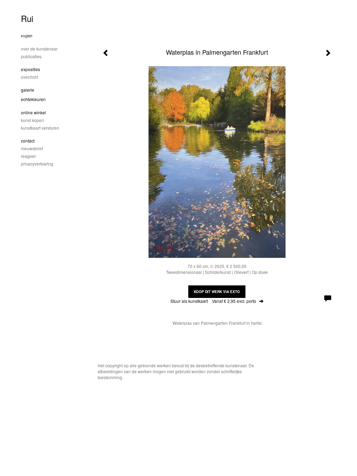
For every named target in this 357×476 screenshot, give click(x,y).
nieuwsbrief (32, 148)
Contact (28, 141)
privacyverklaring (37, 164)
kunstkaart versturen (40, 128)
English (26, 35)
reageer (28, 156)
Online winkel (33, 112)
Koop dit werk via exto (217, 291)
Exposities (30, 69)
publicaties (31, 56)
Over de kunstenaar (39, 49)
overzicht (29, 77)
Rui (27, 18)
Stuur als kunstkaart (213, 301)
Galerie (27, 90)
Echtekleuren (33, 99)
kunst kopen (32, 120)
